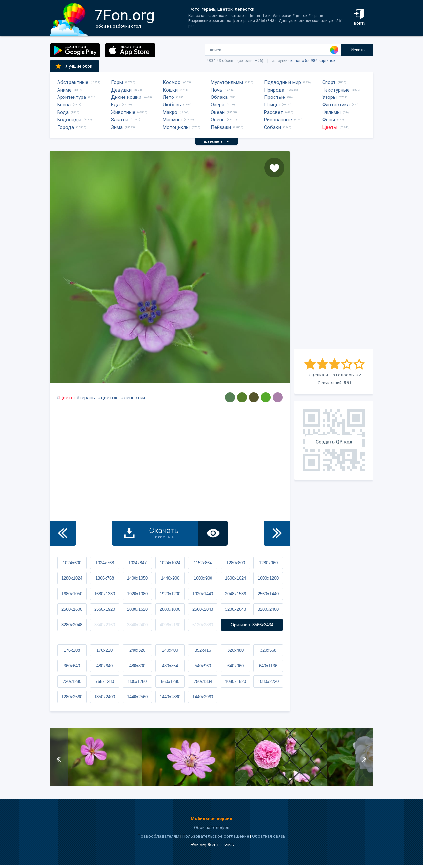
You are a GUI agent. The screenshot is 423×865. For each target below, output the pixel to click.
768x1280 (105, 681)
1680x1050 (71, 593)
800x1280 (137, 681)
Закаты (119, 120)
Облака (219, 97)
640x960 (235, 665)
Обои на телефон (211, 827)
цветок (109, 398)
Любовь (172, 105)
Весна (64, 105)
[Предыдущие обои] (63, 533)
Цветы (329, 127)
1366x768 (105, 578)
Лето (168, 97)
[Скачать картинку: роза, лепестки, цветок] (281, 784)
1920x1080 (137, 593)
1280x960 (268, 562)
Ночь (216, 90)
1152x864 (203, 562)
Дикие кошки (126, 97)
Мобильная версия (211, 818)
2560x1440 (268, 593)
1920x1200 (170, 593)
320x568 (268, 650)
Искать (358, 49)
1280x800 (235, 562)
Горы (117, 82)
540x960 (203, 665)
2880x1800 (170, 609)
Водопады (69, 120)
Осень (218, 120)
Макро (170, 112)
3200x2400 (268, 609)
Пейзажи (221, 127)
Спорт (329, 82)
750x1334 (203, 681)
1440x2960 (202, 696)
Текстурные (336, 90)
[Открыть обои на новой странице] (213, 533)
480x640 (104, 665)
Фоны (328, 120)
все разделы (216, 141)
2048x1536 (235, 593)
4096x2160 (170, 624)
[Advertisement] (333, 250)
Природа (274, 90)
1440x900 (170, 578)
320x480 (235, 650)
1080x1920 (235, 681)
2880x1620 (137, 609)
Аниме (64, 90)
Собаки (272, 127)
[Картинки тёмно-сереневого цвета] (278, 397)
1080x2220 (268, 681)
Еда (115, 105)
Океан (218, 112)
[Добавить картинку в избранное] (274, 167)
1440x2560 (137, 696)
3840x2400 (137, 624)
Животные (123, 112)
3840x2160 (104, 624)
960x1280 (170, 681)
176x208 (72, 650)
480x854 (170, 665)
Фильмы (331, 112)
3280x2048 (71, 624)
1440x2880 (170, 696)
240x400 (170, 650)
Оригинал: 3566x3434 (252, 624)
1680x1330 (104, 593)
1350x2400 (104, 696)
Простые (274, 97)
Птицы (272, 105)
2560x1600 (71, 609)
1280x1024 (71, 578)
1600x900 (203, 578)
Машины (172, 120)
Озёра (217, 105)
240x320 (137, 650)
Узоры (329, 97)
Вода (63, 112)
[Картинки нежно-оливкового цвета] (242, 397)
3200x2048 (235, 609)
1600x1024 (235, 578)
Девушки (121, 90)
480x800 (137, 665)
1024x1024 (170, 562)
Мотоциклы (176, 127)
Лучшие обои (79, 66)
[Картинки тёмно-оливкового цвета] (254, 397)
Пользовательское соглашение (215, 836)
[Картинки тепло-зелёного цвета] (266, 397)
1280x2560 (71, 696)
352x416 (203, 650)
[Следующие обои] (277, 533)
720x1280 (72, 681)
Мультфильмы (227, 82)
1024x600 (72, 562)
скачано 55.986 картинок (311, 61)
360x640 (72, 665)
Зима (117, 127)
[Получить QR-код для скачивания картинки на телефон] (333, 440)
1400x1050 (137, 578)
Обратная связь (268, 836)
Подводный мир (282, 82)
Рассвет (273, 112)
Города (65, 127)
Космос (171, 82)
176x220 (104, 650)
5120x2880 (202, 624)
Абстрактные (72, 82)
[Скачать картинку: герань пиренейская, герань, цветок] (188, 784)
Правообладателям (158, 836)
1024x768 (105, 562)
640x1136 (268, 665)
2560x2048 (202, 609)
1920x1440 (202, 593)
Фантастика (336, 105)
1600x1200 (268, 578)
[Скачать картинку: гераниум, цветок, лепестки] (96, 784)
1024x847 (137, 562)
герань (87, 398)
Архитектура (71, 97)
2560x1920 (104, 609)
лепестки (134, 398)
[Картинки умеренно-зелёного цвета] (230, 397)
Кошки (170, 90)
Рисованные (278, 120)
